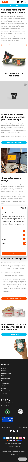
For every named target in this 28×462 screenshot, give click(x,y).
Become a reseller (6, 391)
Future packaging (6, 373)
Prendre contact (14, 334)
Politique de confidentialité (13, 446)
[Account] (18, 2)
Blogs (2, 376)
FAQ (2, 381)
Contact (3, 388)
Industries (4, 371)
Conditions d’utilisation (13, 449)
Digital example (5, 378)
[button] (25, 2)
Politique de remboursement (13, 443)
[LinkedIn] (11, 431)
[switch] (24, 235)
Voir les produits (14, 45)
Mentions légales (20, 451)
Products (3, 368)
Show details (21, 249)
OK (14, 253)
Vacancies (4, 393)
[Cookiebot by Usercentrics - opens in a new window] (20, 208)
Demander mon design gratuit (14, 142)
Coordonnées (14, 454)
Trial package (5, 383)
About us (3, 386)
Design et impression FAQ (14, 298)
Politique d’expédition (8, 451)
